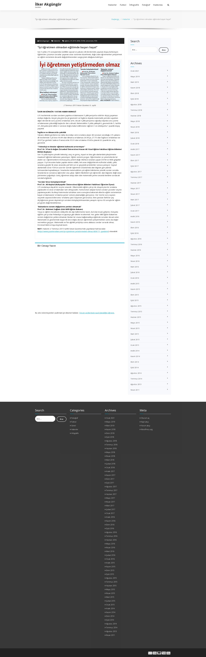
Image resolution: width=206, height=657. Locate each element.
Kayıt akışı (145, 422)
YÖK (95, 41)
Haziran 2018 (136, 116)
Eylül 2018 (135, 99)
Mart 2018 (135, 132)
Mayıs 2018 (135, 121)
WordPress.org (147, 429)
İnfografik (134, 4)
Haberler (112, 4)
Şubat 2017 (135, 205)
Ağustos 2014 (136, 373)
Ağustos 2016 (136, 239)
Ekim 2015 (135, 295)
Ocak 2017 (135, 211)
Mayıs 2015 (135, 323)
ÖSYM (83, 41)
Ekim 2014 (135, 362)
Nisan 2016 (135, 261)
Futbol (123, 4)
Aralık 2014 (135, 351)
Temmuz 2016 (136, 244)
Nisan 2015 (135, 328)
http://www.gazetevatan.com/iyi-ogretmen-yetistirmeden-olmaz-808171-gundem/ (73, 231)
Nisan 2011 (135, 390)
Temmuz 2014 (136, 379)
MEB (78, 41)
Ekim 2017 (135, 160)
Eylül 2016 (135, 233)
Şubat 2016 (135, 272)
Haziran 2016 (136, 250)
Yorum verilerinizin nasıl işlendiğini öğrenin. (96, 313)
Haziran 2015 (136, 317)
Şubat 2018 (135, 138)
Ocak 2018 (135, 144)
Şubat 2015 (135, 339)
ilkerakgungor (44, 41)
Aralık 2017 (135, 149)
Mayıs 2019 (135, 76)
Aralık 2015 (135, 283)
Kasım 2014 (135, 356)
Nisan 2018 (135, 127)
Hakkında (158, 4)
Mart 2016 (135, 267)
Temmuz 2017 (136, 177)
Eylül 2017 (135, 166)
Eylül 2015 (135, 300)
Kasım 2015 (135, 289)
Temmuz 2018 (136, 110)
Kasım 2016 (135, 222)
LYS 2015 (73, 41)
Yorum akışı (145, 425)
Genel (73, 425)
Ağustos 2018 (136, 104)
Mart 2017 (135, 199)
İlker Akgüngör (48, 4)
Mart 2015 (135, 334)
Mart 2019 (135, 82)
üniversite (89, 41)
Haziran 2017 (136, 183)
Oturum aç (145, 418)
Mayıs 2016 (135, 255)
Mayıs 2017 (135, 188)
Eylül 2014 (135, 367)
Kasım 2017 (135, 155)
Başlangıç (115, 19)
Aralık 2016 (135, 216)
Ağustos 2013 (136, 384)
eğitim (66, 41)
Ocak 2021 (135, 71)
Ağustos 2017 (136, 172)
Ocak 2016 (135, 278)
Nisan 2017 (135, 194)
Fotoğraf (146, 4)
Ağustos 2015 (136, 306)
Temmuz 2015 (136, 311)
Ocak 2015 (135, 345)
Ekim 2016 (135, 227)
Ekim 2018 (135, 93)
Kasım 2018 (135, 88)
